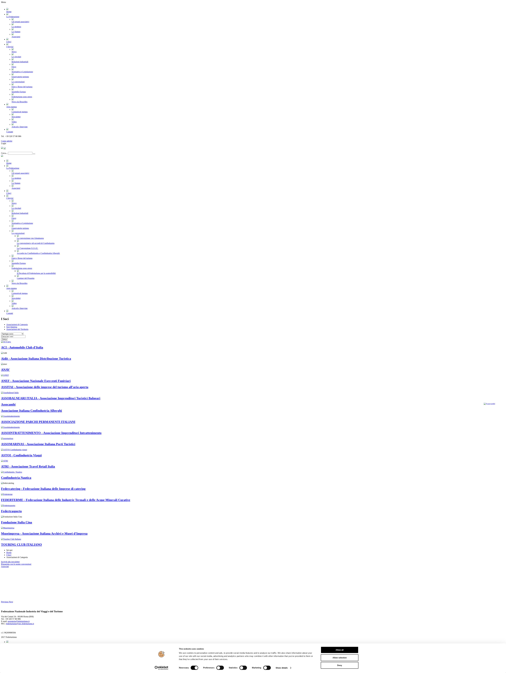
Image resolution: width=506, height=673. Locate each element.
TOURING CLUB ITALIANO (21, 544)
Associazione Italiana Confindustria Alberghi (31, 410)
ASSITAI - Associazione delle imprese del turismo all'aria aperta (44, 387)
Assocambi (8, 404)
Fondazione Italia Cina (16, 522)
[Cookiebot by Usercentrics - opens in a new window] (161, 668)
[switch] (220, 668)
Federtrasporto (11, 511)
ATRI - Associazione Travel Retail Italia (28, 466)
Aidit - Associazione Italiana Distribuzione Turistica (36, 358)
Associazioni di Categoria (17, 324)
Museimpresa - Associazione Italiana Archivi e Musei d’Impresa (44, 533)
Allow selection (340, 658)
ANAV (5, 369)
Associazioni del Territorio (17, 329)
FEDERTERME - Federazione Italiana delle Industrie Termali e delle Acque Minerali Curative (65, 500)
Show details (282, 668)
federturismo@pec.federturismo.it (20, 624)
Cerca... (4, 153)
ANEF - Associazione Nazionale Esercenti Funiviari (36, 381)
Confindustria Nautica (16, 477)
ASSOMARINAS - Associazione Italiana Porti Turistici (38, 444)
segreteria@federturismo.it (19, 621)
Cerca (4, 339)
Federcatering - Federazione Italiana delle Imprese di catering (43, 488)
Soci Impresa (11, 327)
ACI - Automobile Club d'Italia (22, 347)
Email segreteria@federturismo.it (15, 139)
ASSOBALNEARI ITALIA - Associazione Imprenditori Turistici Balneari (50, 398)
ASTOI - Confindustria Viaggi (21, 455)
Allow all (340, 650)
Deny (339, 665)
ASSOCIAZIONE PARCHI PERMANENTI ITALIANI (38, 422)
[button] (5, 602)
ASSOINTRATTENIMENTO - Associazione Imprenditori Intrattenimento (51, 433)
